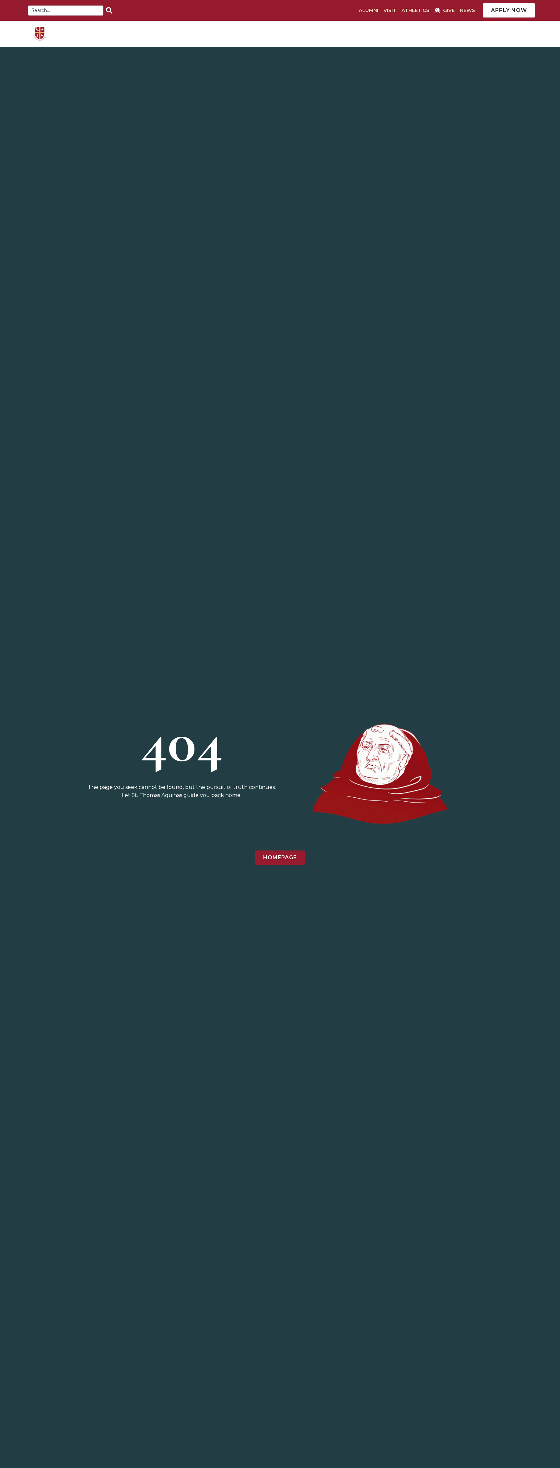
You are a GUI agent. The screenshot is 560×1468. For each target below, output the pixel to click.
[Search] (110, 11)
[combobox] (65, 11)
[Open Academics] (356, 33)
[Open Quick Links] (532, 33)
